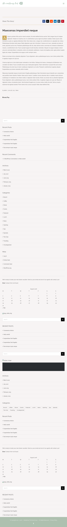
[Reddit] (51, 21)
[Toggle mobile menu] (64, 3)
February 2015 (7, 182)
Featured (5, 213)
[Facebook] (44, 21)
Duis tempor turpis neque (10, 147)
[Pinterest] (63, 21)
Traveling (5, 241)
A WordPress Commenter (10, 158)
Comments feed (7, 264)
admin (5, 90)
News (17, 90)
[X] (48, 21)
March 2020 (6, 170)
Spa (4, 229)
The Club (5, 237)
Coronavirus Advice (8, 131)
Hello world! (6, 135)
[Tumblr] (59, 21)
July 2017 (5, 174)
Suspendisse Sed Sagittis (10, 139)
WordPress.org (7, 268)
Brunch (5, 197)
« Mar (3, 308)
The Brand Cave (33, 520)
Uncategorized (7, 245)
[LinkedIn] (55, 21)
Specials (5, 233)
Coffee (5, 201)
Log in (5, 256)
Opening (5, 225)
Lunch (5, 217)
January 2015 (6, 186)
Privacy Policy (53, 520)
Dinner (5, 205)
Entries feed (6, 260)
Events (5, 209)
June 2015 (6, 178)
